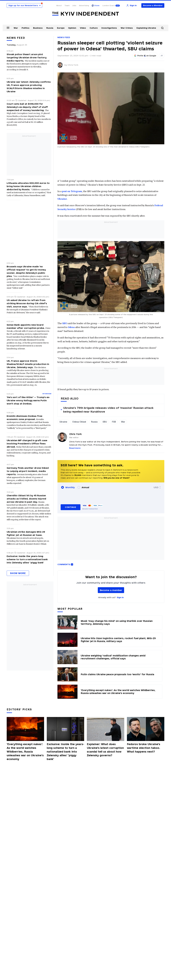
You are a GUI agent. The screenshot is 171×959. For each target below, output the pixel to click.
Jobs (74, 5)
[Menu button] (8, 27)
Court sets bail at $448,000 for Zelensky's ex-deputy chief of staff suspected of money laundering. (27, 107)
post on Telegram (72, 191)
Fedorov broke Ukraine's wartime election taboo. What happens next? (143, 748)
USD (156, 487)
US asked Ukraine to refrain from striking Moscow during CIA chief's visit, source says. (27, 303)
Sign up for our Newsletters (24, 5)
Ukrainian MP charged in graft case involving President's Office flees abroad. (27, 443)
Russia (49, 28)
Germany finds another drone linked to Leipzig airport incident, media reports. (28, 471)
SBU (64, 323)
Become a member (111, 590)
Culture (94, 28)
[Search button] (162, 28)
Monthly (70, 487)
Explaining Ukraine (146, 28)
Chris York (73, 65)
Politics (25, 28)
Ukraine (62, 199)
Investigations (109, 28)
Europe (61, 28)
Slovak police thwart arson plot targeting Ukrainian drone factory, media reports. (27, 57)
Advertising (84, 5)
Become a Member (153, 5)
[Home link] (85, 14)
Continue (70, 507)
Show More (18, 573)
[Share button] (161, 55)
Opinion (72, 28)
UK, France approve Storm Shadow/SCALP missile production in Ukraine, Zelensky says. (28, 364)
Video (83, 28)
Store (96, 5)
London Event (108, 5)
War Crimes (127, 28)
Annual (85, 487)
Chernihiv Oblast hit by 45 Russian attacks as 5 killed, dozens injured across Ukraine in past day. (26, 498)
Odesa (71, 327)
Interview (46, 393)
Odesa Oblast (79, 421)
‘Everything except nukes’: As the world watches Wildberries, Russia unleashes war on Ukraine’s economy (25, 752)
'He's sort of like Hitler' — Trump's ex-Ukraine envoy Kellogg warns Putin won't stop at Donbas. (28, 400)
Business (38, 28)
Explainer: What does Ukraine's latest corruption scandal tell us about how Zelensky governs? (105, 750)
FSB (114, 421)
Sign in (120, 597)
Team (67, 5)
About (59, 5)
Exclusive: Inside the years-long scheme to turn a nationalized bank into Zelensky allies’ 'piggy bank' (27, 559)
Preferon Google (146, 56)
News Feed (63, 37)
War (16, 28)
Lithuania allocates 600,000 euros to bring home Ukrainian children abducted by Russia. (28, 186)
